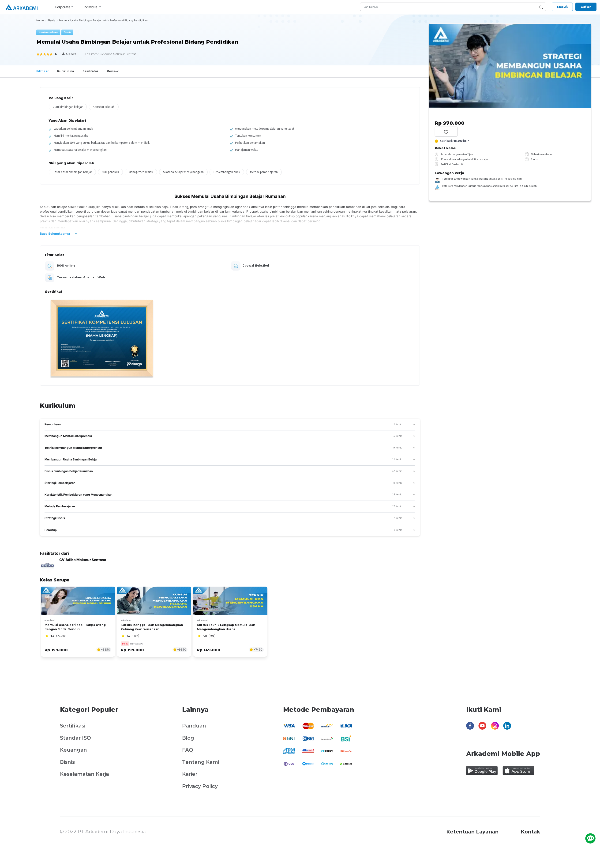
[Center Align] (446, 132)
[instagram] (495, 729)
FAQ (187, 750)
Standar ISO (75, 738)
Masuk (562, 6)
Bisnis (67, 762)
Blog (188, 738)
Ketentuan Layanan (472, 832)
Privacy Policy (200, 786)
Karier (189, 774)
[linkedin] (507, 729)
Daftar (586, 6)
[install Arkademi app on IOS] (518, 770)
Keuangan (73, 750)
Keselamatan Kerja (84, 774)
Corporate (62, 7)
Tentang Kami (200, 762)
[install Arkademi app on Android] (482, 770)
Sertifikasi (72, 726)
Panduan (194, 726)
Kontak (530, 832)
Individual (90, 7)
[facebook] (470, 729)
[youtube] (482, 729)
